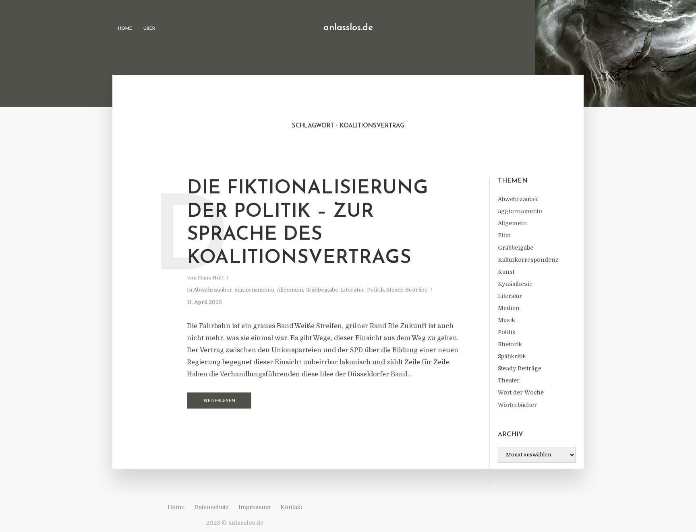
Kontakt (291, 507)
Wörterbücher (517, 405)
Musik (506, 320)
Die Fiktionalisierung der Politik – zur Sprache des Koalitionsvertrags (307, 223)
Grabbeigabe (515, 247)
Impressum (254, 507)
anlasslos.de (348, 28)
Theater (509, 380)
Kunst (506, 272)
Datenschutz (211, 507)
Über (149, 29)
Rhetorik (510, 344)
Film (504, 235)
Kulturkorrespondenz (528, 260)
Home (125, 29)
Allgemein (512, 223)
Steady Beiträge (519, 368)
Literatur (510, 296)
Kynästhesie (515, 284)
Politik (507, 332)
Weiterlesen (219, 401)
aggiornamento (520, 211)
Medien (509, 308)
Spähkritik (512, 356)
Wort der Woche (521, 392)
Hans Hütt (211, 278)
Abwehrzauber (518, 199)
